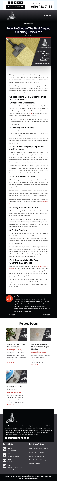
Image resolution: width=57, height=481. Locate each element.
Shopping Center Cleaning (37, 460)
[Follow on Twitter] (12, 2)
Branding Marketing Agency (44, 476)
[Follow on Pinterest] (19, 438)
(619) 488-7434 (41, 6)
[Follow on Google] (25, 438)
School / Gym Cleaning (36, 456)
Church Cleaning (34, 463)
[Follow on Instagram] (18, 2)
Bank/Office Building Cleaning (38, 448)
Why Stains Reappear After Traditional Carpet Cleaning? (40, 347)
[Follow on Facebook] (9, 2)
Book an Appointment (15, 7)
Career (21, 478)
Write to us (11, 462)
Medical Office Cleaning (36, 452)
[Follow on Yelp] (28, 438)
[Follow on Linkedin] (15, 2)
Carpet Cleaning (28, 23)
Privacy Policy (34, 478)
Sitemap (26, 478)
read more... (11, 362)
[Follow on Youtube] (21, 2)
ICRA (30, 113)
